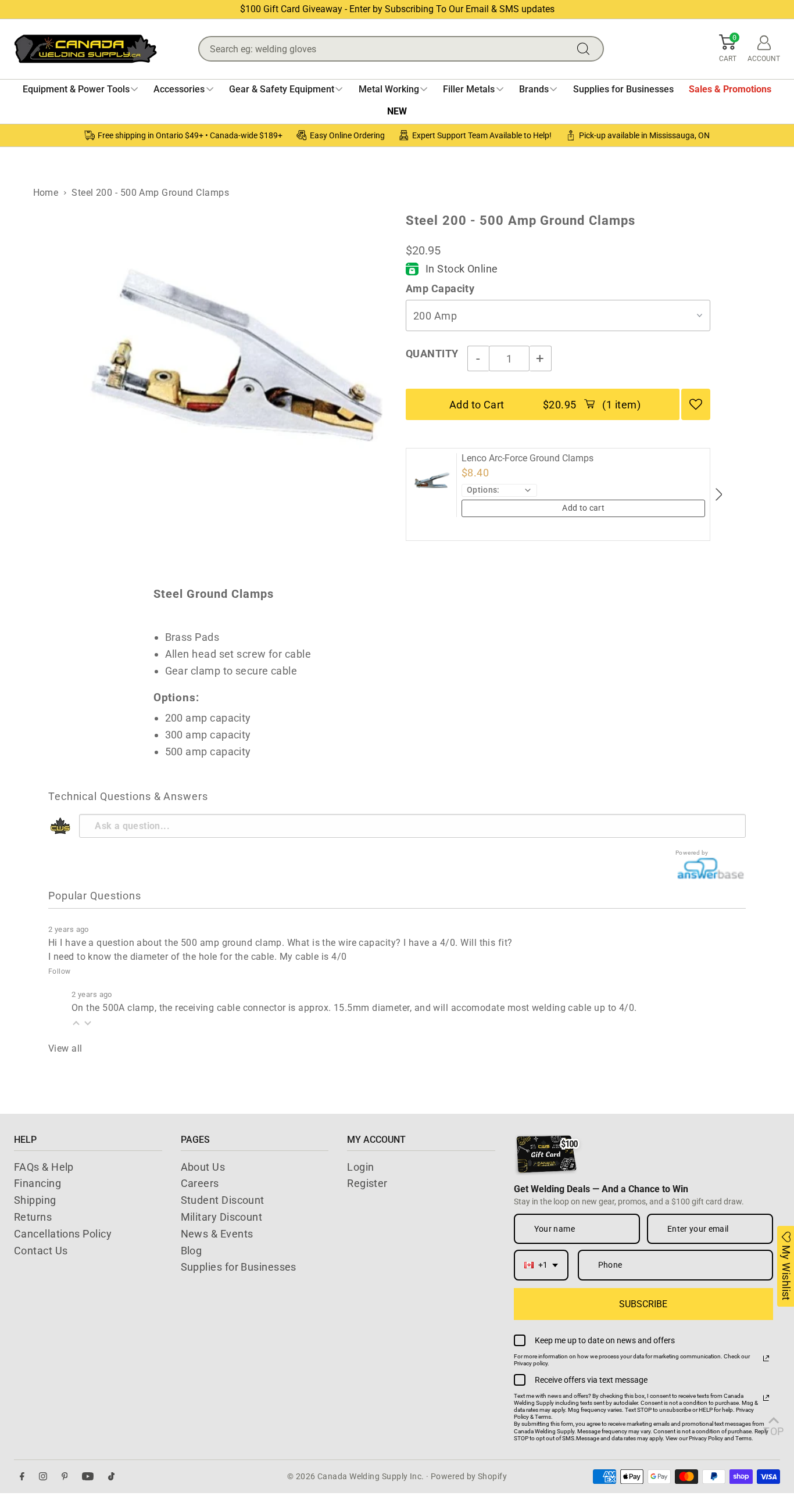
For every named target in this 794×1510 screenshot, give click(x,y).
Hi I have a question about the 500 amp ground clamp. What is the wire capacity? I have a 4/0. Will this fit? (280, 942)
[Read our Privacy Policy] (766, 1358)
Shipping (35, 1200)
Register (367, 1183)
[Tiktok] (111, 1476)
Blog (191, 1250)
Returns (33, 1217)
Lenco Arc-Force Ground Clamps (527, 458)
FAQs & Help (44, 1167)
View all (65, 1048)
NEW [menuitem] (397, 111)
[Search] (586, 48)
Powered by (692, 852)
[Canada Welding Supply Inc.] (85, 48)
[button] (727, 49)
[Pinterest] (65, 1476)
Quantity (432, 353)
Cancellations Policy (63, 1234)
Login (360, 1167)
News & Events (217, 1234)
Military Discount (222, 1217)
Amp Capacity (440, 288)
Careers (200, 1183)
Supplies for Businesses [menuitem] (623, 89)
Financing (37, 1183)
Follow (59, 971)
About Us (203, 1167)
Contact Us (41, 1250)
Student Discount (222, 1200)
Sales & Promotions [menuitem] (730, 89)
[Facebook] (22, 1476)
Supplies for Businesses (238, 1267)
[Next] (718, 494)
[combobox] (541, 1265)
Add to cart (583, 507)
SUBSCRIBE (643, 1304)
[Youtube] (88, 1476)
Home (46, 192)
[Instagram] (43, 1476)
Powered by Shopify (469, 1476)
